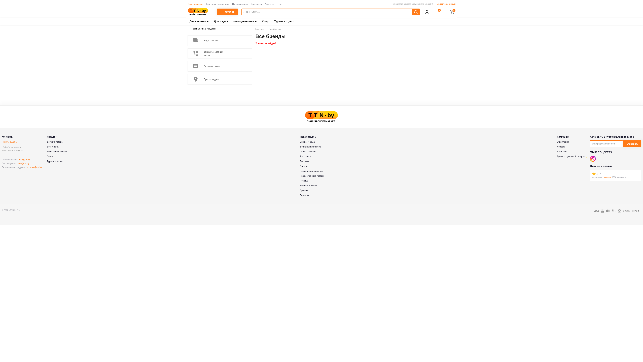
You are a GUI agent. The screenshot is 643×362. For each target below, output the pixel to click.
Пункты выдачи (240, 4)
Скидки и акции (195, 4)
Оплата (303, 166)
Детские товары (199, 21)
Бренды (304, 190)
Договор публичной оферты (571, 156)
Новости (561, 146)
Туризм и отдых (284, 21)
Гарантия (304, 195)
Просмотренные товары (312, 176)
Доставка (269, 4)
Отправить (632, 144)
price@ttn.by (23, 163)
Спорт (266, 21)
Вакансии (561, 151)
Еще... (280, 4)
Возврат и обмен (308, 185)
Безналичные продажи (217, 4)
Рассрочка (256, 4)
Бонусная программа (310, 146)
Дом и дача (221, 21)
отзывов (607, 177)
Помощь (304, 180)
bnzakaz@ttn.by (34, 167)
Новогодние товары (245, 21)
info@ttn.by (24, 159)
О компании (563, 142)
